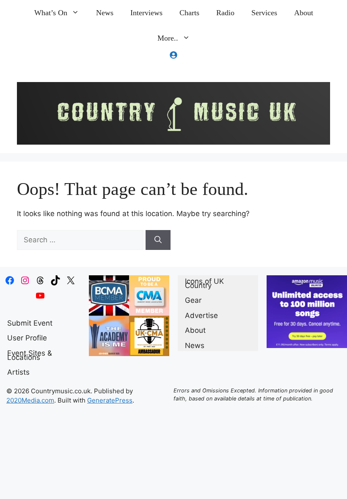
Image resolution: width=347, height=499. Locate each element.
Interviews (146, 12)
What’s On (50, 12)
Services (264, 12)
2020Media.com (30, 400)
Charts (189, 12)
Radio (225, 12)
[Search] (158, 240)
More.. (167, 38)
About (303, 12)
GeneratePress (109, 400)
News (104, 12)
